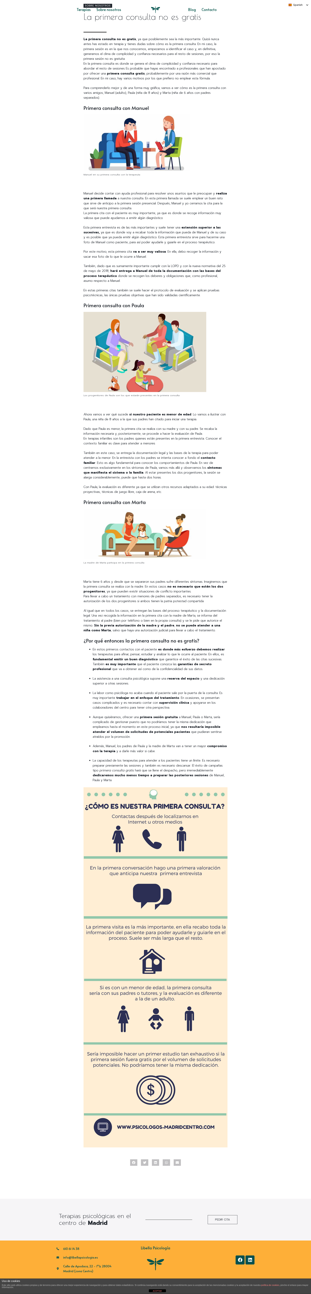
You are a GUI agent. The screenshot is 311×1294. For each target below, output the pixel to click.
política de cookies (270, 1285)
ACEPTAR (157, 1291)
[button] (134, 1162)
